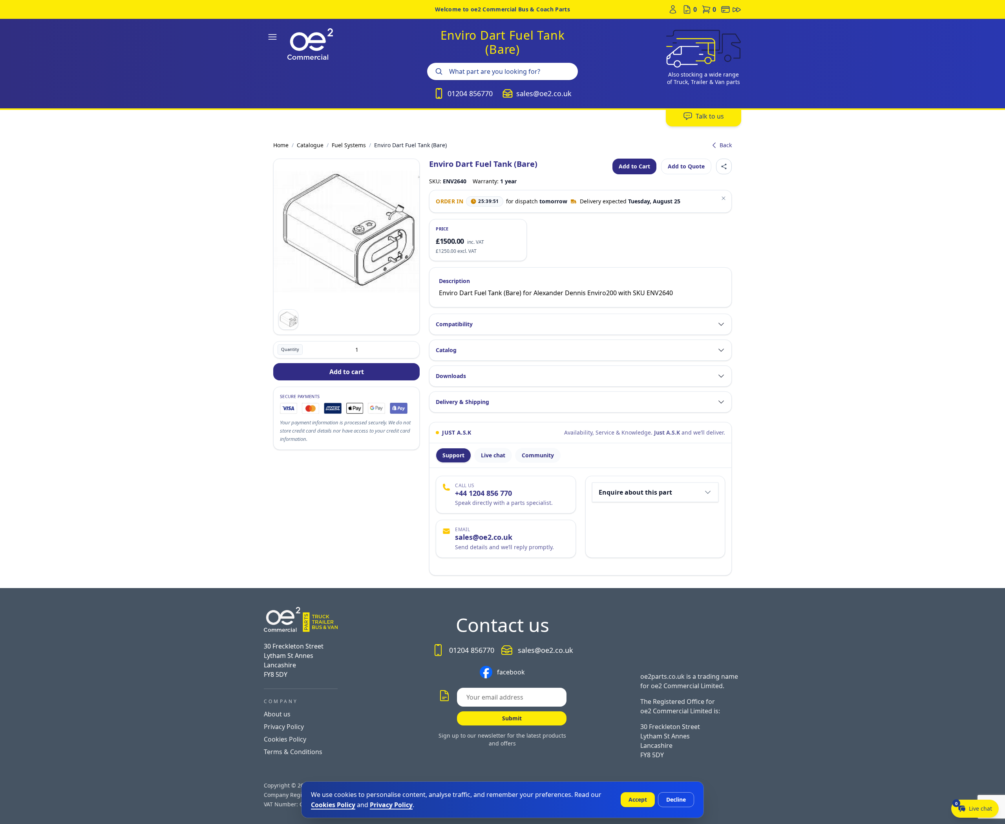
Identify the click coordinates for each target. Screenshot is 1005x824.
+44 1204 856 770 (483, 493)
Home (281, 145)
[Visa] (288, 408)
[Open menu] (272, 37)
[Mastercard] (310, 408)
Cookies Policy (285, 739)
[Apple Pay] (354, 408)
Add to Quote (686, 166)
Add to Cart (634, 166)
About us (277, 714)
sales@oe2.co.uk (483, 537)
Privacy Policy (284, 726)
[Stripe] (398, 408)
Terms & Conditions (293, 751)
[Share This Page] (724, 166)
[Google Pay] (376, 408)
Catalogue (310, 145)
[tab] (453, 455)
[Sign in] (673, 9)
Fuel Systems (349, 145)
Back (726, 145)
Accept (638, 799)
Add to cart (346, 371)
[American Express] (333, 408)
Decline (676, 799)
